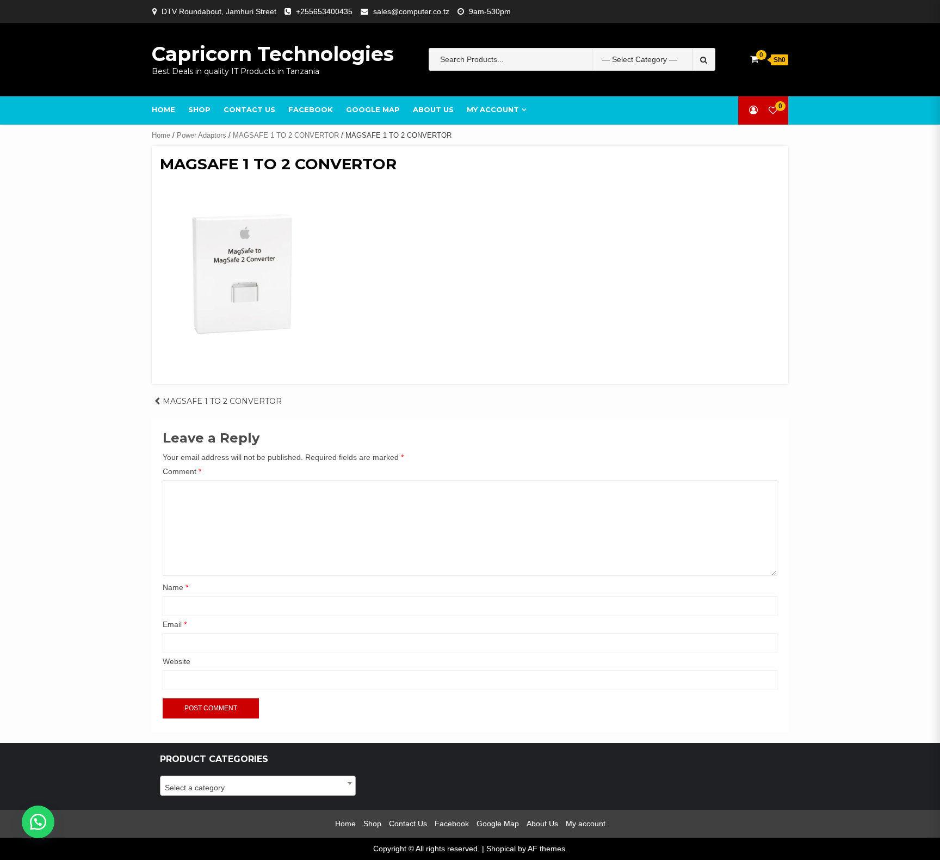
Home (163, 109)
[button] (38, 822)
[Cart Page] (754, 59)
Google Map (373, 109)
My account (493, 109)
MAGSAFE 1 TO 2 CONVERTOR (286, 135)
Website (176, 661)
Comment (182, 471)
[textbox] (257, 787)
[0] (773, 110)
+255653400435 (324, 11)
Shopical (501, 848)
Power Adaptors (201, 135)
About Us (433, 109)
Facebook (310, 109)
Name (175, 587)
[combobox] (258, 786)
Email (175, 624)
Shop (199, 109)
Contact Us (249, 109)
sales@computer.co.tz (411, 11)
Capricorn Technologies (273, 54)
